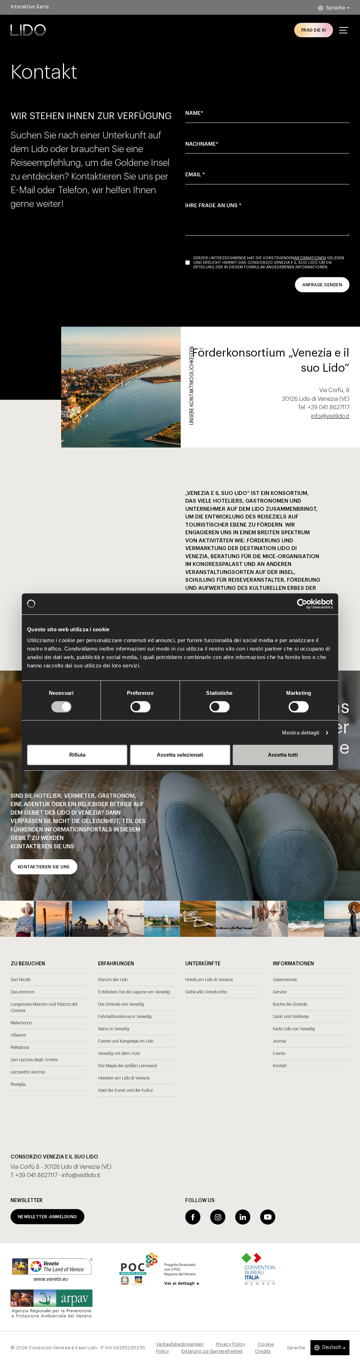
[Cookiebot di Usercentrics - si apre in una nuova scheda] (302, 604)
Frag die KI (313, 30)
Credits (263, 1351)
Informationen (310, 258)
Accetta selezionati (180, 755)
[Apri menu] (343, 30)
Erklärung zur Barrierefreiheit (212, 1351)
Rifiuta (77, 755)
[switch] (132, 706)
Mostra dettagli (301, 733)
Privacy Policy (230, 1344)
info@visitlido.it (330, 416)
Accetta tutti (283, 755)
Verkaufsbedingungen (180, 1344)
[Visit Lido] (28, 29)
